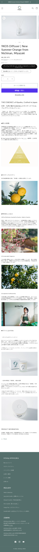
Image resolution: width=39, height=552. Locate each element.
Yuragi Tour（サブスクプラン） (12, 507)
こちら (25, 138)
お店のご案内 (7, 474)
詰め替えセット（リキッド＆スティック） (16, 71)
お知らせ (6, 481)
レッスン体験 (7, 477)
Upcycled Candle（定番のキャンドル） (14, 496)
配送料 (5, 59)
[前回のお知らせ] (2, 2)
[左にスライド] (16, 42)
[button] (2, 8)
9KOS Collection (8, 492)
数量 (2, 75)
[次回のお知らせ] (37, 2)
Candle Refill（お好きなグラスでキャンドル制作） (17, 511)
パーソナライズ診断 (9, 470)
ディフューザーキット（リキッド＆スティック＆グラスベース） (19, 66)
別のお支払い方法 (19, 94)
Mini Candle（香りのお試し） (11, 503)
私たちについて (8, 462)
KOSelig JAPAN (21, 548)
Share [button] (5, 439)
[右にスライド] (23, 42)
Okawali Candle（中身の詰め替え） (13, 500)
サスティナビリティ (9, 466)
